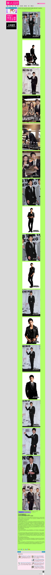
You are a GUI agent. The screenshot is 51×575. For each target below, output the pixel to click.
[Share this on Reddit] (28, 549)
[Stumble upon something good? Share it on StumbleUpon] (24, 549)
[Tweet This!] (22, 549)
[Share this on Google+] (23, 549)
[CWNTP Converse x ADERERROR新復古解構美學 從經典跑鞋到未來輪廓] (33, 560)
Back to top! (43, 572)
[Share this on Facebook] (21, 549)
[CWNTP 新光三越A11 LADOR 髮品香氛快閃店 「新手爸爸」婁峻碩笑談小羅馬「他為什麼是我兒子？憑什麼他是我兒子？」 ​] (33, 556)
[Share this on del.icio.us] (26, 549)
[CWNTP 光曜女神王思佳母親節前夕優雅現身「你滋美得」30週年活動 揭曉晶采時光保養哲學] (19, 563)
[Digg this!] (25, 549)
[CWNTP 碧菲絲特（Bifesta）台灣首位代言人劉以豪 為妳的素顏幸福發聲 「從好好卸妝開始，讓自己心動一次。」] (19, 556)
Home (19, 9)
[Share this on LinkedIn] (27, 549)
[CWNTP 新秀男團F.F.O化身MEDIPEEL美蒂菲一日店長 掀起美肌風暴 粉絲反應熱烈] (33, 567)
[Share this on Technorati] (29, 549)
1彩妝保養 (21, 9)
